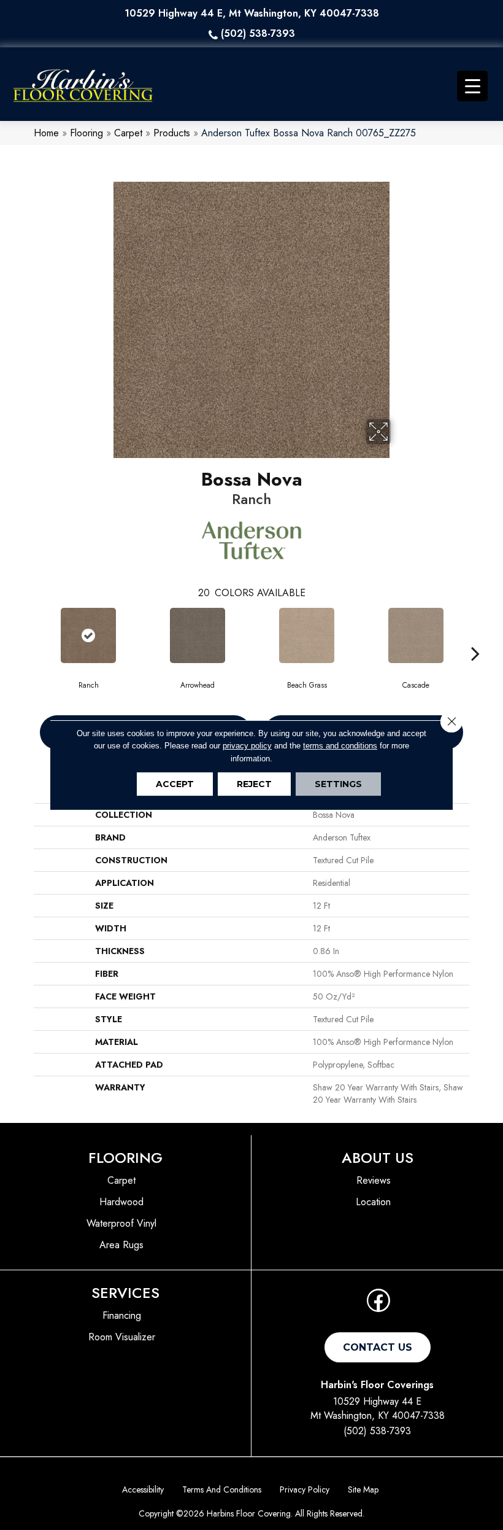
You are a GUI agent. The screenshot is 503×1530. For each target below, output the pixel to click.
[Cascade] (415, 635)
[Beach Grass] (306, 635)
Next (475, 635)
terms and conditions (340, 745)
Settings (338, 784)
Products (171, 133)
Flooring (86, 133)
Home (46, 133)
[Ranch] (88, 635)
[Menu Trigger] (472, 86)
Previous (27, 635)
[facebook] (378, 1304)
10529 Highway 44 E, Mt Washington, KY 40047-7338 (252, 13)
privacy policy (247, 745)
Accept (175, 784)
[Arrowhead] (197, 635)
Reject (254, 784)
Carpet (128, 133)
